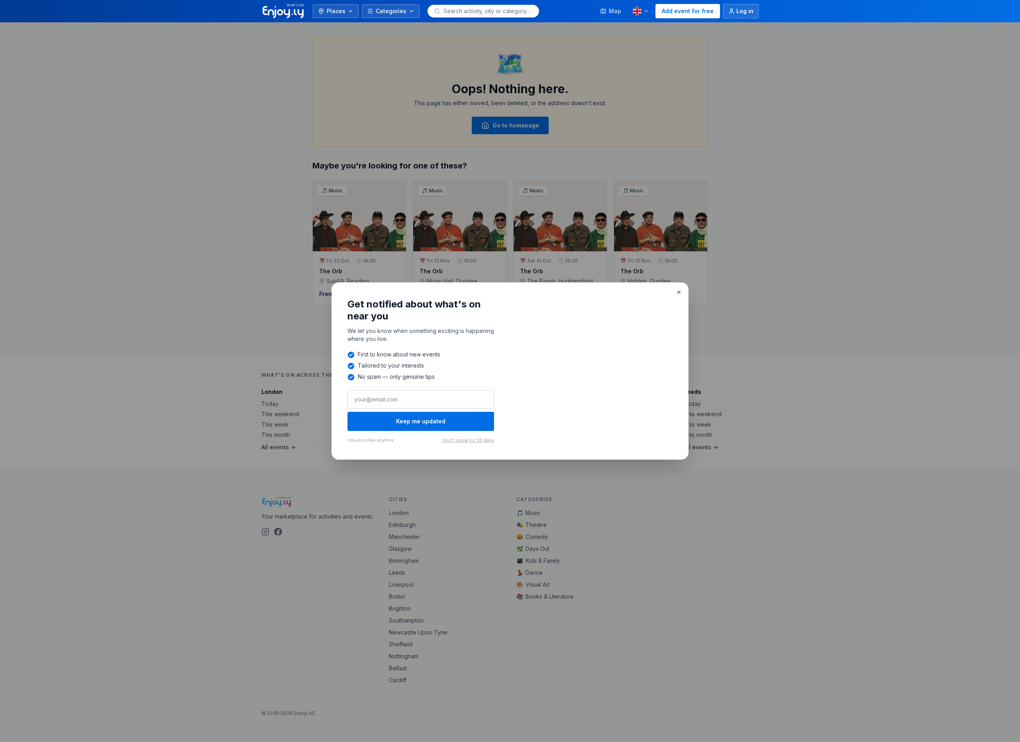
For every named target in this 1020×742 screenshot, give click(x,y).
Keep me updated (420, 421)
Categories (391, 11)
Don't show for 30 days (468, 440)
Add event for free (688, 11)
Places (336, 11)
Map (615, 11)
